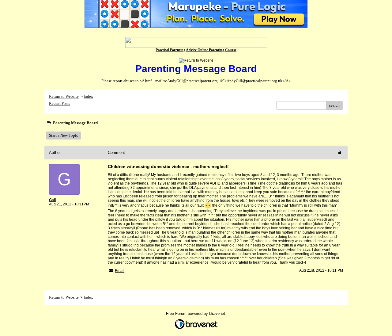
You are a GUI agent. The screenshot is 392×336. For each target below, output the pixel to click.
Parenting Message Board (75, 122)
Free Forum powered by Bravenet (196, 313)
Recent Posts (59, 103)
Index (88, 96)
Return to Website (64, 96)
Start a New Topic (63, 135)
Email (119, 271)
